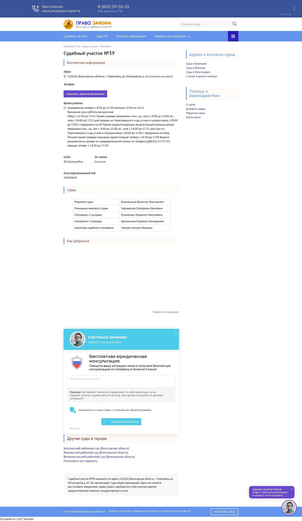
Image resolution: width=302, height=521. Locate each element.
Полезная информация (131, 36)
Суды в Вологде (195, 67)
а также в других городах (201, 76)
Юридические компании (170, 36)
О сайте (190, 104)
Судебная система (75, 36)
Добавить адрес (196, 108)
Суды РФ (101, 36)
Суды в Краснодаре (198, 72)
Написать (100, 161)
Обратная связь (195, 113)
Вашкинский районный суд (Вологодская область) (96, 452)
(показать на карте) (161, 76)
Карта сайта (193, 117)
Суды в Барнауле (196, 63)
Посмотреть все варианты (80, 461)
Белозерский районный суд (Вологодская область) (96, 448)
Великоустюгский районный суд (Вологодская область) (99, 457)
